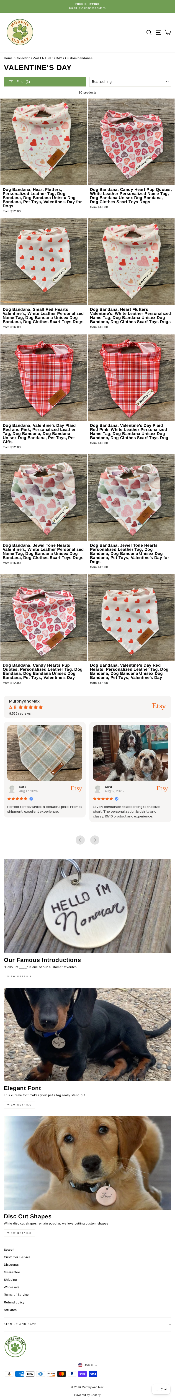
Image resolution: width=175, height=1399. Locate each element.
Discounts (11, 1264)
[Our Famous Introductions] (87, 906)
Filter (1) (22, 81)
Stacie (110, 787)
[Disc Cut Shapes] (87, 1163)
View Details (19, 976)
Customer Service (17, 1257)
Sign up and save (20, 1324)
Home (8, 58)
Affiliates (10, 1310)
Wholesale (12, 1287)
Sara (22, 787)
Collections (23, 58)
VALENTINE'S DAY (48, 58)
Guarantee (12, 1272)
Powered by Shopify (87, 1394)
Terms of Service (16, 1294)
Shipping (10, 1279)
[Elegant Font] (87, 1035)
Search (9, 1249)
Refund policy (14, 1302)
